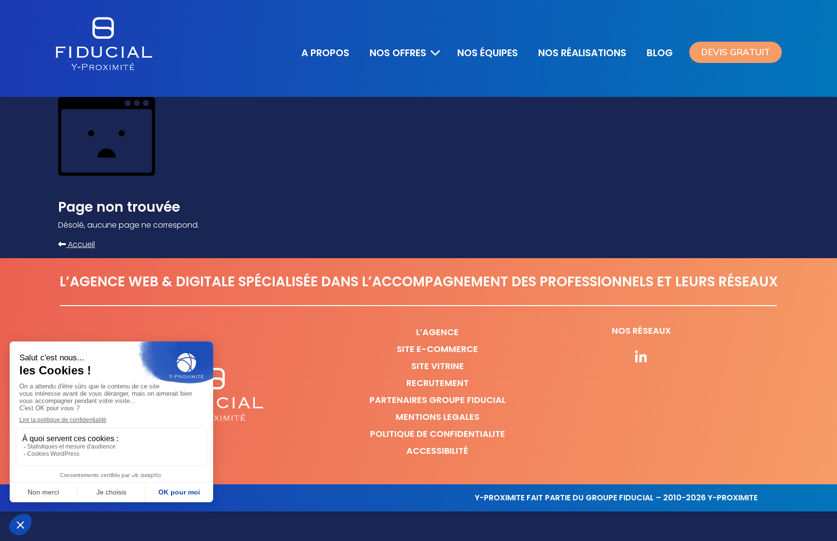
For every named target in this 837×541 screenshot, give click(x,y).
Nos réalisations (582, 53)
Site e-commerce (437, 349)
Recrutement (437, 383)
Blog (660, 53)
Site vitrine (437, 366)
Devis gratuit (735, 52)
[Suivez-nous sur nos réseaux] (641, 358)
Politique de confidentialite (437, 434)
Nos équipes (487, 53)
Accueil (80, 244)
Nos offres (398, 53)
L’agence (437, 332)
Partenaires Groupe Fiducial (438, 400)
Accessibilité (437, 451)
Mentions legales (438, 417)
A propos (325, 53)
